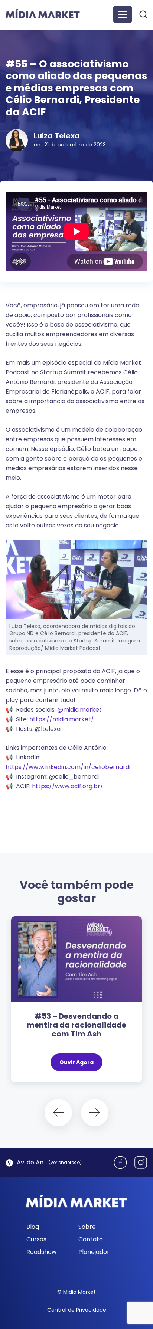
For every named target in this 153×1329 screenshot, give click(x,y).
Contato (90, 1239)
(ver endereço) (65, 1162)
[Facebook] (120, 1162)
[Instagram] (140, 1162)
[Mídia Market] (43, 13)
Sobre (87, 1226)
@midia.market (79, 709)
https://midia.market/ (61, 719)
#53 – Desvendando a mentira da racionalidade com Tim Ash (76, 1025)
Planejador (94, 1252)
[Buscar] (143, 14)
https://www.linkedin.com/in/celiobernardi (68, 767)
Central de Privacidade (76, 1309)
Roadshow (41, 1252)
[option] (76, 1003)
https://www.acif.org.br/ (67, 786)
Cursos (36, 1239)
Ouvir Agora (76, 1062)
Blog (32, 1226)
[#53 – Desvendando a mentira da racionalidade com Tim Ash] (76, 959)
